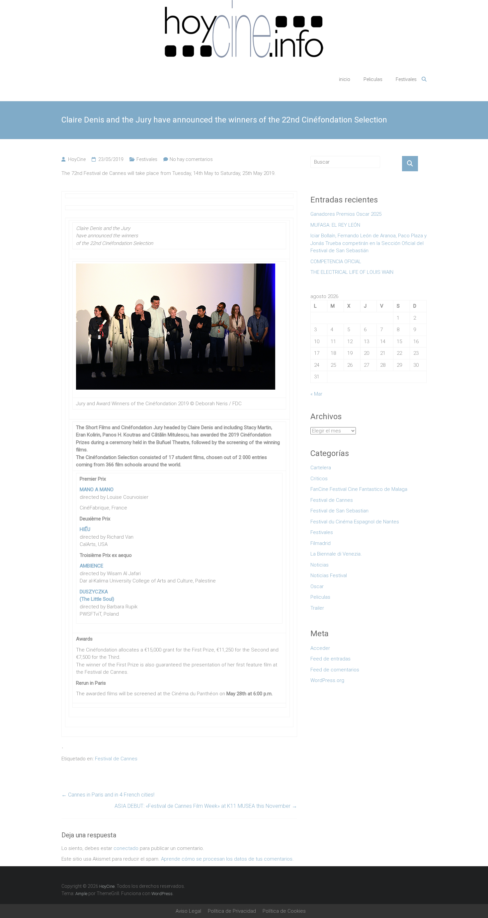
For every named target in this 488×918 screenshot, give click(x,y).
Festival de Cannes (116, 759)
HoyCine (77, 159)
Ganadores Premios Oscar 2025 (345, 214)
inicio (344, 79)
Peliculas (373, 79)
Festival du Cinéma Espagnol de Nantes (354, 522)
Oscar (317, 586)
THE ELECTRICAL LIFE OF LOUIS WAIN (351, 272)
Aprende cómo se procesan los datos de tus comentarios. (227, 859)
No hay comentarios (191, 159)
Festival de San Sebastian (339, 511)
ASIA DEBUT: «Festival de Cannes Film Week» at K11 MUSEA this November (206, 806)
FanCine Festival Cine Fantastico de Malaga (358, 489)
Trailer (317, 608)
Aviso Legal (188, 911)
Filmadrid (320, 543)
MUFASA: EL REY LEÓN (336, 225)
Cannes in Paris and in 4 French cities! (107, 795)
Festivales (406, 79)
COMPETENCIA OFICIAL (335, 262)
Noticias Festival (328, 575)
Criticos (319, 479)
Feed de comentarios (334, 670)
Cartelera (320, 468)
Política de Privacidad (232, 911)
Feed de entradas (330, 659)
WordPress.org (327, 680)
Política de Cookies (284, 911)
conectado (126, 848)
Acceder (320, 648)
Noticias (319, 565)
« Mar (316, 394)
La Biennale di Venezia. (336, 554)
